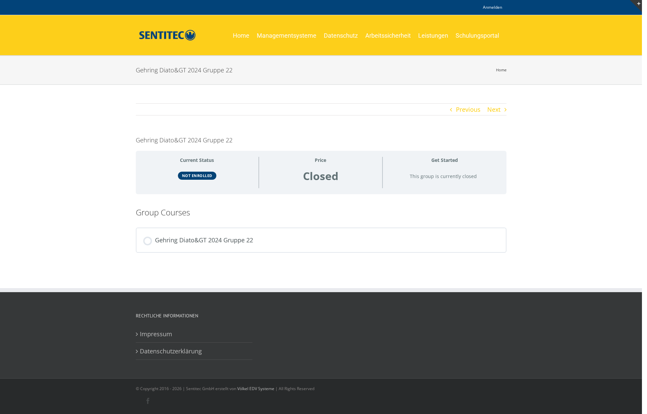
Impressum (156, 334)
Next (493, 109)
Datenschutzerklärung (171, 351)
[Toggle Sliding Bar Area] (636, 6)
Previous (468, 109)
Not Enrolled (197, 175)
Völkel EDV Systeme (255, 388)
